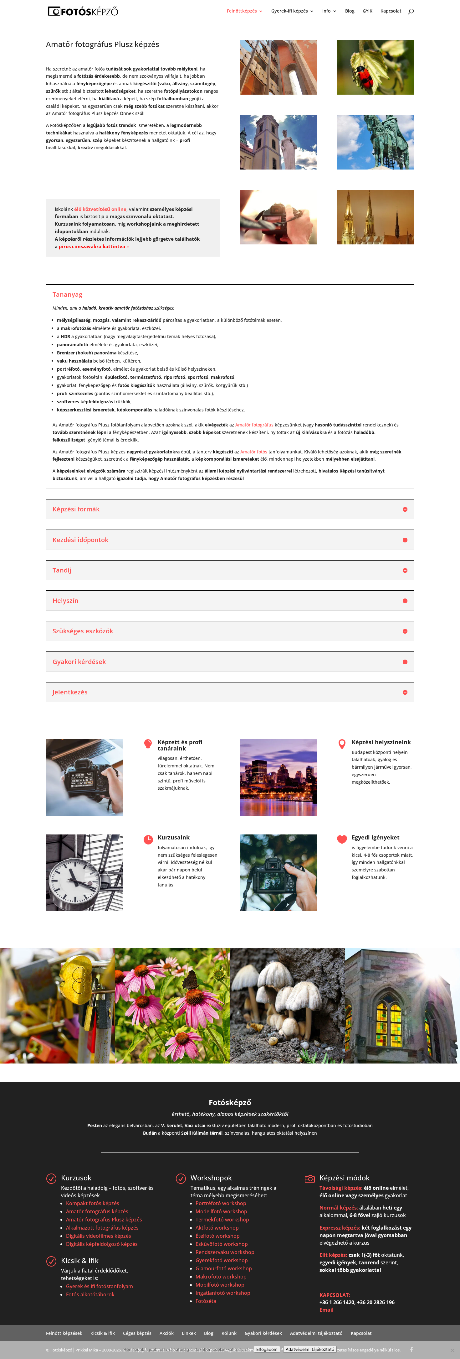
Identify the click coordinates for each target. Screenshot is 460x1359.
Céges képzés (137, 1333)
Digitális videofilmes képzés (98, 1235)
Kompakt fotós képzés (92, 1203)
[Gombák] (287, 1062)
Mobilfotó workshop (220, 1284)
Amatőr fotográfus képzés (97, 1211)
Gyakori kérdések (263, 1333)
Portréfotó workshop (221, 1203)
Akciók (167, 1333)
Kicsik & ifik (102, 1333)
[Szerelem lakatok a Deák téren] (57, 1062)
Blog (350, 11)
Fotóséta (206, 1301)
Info (326, 11)
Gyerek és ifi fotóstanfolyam (99, 1286)
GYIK (367, 11)
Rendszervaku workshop (225, 1252)
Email (326, 1309)
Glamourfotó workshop (224, 1268)
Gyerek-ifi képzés (289, 11)
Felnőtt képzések (64, 1333)
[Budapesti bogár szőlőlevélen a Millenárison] (375, 93)
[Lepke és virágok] (172, 1062)
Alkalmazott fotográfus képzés (102, 1227)
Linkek (189, 1333)
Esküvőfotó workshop (222, 1244)
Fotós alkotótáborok (90, 1294)
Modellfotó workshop (221, 1211)
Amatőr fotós (253, 452)
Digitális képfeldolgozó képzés (102, 1244)
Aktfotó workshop (217, 1227)
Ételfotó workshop (218, 1235)
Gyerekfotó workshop (222, 1260)
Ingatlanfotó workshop (223, 1292)
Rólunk (229, 1333)
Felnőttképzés (242, 11)
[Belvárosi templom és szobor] (278, 168)
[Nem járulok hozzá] (452, 1350)
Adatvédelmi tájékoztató (316, 1333)
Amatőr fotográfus (254, 425)
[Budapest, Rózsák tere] (375, 243)
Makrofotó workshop (221, 1276)
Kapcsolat (391, 11)
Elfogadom (267, 1349)
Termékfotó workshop (222, 1219)
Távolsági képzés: (341, 1187)
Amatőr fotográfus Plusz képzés (104, 1219)
